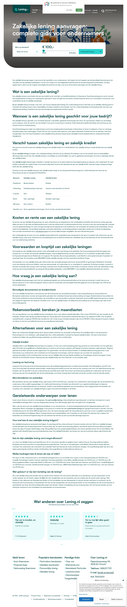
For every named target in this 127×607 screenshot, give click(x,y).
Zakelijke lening (47, 571)
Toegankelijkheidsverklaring (77, 578)
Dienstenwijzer (72, 575)
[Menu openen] (40, 10)
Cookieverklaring (39, 599)
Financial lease (20, 565)
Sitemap (67, 596)
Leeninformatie (73, 571)
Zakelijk (95, 10)
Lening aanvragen (87, 51)
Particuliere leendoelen (50, 561)
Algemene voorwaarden (52, 596)
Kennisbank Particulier (76, 568)
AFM (43, 478)
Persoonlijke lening (49, 568)
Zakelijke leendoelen (49, 565)
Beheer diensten (83, 594)
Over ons (70, 561)
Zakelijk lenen (35, 11)
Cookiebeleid (97, 603)
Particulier (87, 10)
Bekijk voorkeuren (117, 599)
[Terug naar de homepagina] (21, 9)
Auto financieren (21, 561)
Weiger (101, 599)
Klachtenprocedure (54, 599)
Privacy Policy (105, 603)
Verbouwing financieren (25, 568)
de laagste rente (42, 231)
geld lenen (39, 408)
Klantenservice (72, 565)
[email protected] (106, 572)
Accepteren (86, 599)
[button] (123, 580)
